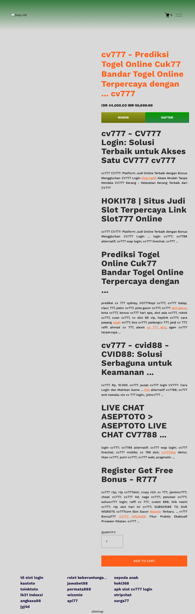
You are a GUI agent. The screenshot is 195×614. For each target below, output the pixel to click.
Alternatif (148, 178)
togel (117, 322)
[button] (144, 561)
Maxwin (155, 511)
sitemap (97, 611)
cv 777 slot (156, 327)
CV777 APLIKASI (132, 516)
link (147, 390)
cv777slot (168, 452)
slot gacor (179, 308)
